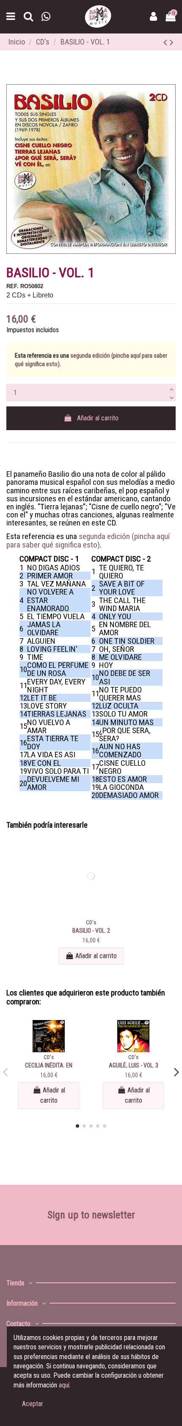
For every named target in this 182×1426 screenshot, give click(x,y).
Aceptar (32, 1404)
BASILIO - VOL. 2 (91, 930)
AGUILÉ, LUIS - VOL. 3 (133, 1065)
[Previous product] (166, 42)
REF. (12, 286)
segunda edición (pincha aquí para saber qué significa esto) (88, 540)
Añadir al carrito (98, 418)
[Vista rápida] (91, 914)
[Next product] (172, 42)
